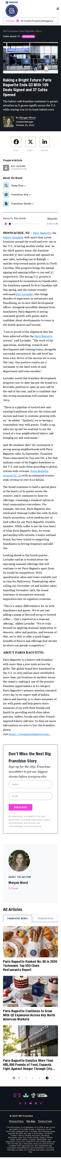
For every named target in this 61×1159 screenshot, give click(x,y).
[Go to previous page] (14, 1078)
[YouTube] (30, 1103)
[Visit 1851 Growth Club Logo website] (42, 1095)
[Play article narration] (5, 223)
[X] (41, 1103)
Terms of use (45, 1121)
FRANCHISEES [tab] (46, 918)
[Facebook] (25, 1103)
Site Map (30, 1121)
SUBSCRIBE (20, 807)
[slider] (9, 223)
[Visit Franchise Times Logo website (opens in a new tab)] (25, 1095)
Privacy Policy (16, 1121)
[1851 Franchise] (12, 11)
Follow (14, 888)
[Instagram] (20, 1103)
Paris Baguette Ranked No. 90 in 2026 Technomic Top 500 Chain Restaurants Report (30, 965)
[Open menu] (57, 9)
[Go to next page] (47, 1078)
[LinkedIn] (36, 1103)
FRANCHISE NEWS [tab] (17, 918)
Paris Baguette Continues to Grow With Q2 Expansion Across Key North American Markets (29, 1015)
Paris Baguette (26, 31)
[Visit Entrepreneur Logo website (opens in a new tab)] (17, 1095)
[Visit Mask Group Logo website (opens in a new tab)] (33, 1095)
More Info (52, 218)
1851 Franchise (10, 31)
